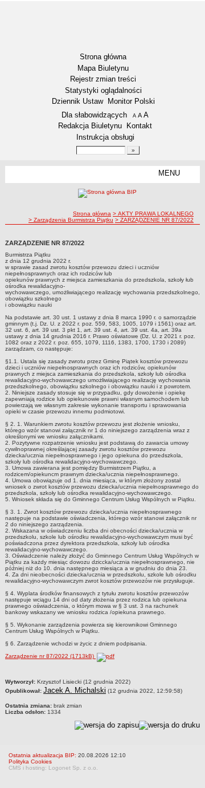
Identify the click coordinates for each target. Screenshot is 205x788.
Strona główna (103, 56)
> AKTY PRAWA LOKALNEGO (153, 213)
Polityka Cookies (30, 761)
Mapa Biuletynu (103, 68)
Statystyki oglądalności (103, 90)
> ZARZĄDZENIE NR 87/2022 (154, 220)
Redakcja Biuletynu (90, 125)
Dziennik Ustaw (77, 101)
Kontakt (139, 125)
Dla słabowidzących (94, 115)
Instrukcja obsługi (105, 137)
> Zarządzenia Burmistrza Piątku (70, 220)
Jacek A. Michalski (74, 690)
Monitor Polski (131, 101)
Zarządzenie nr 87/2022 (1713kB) (50, 656)
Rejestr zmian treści (103, 79)
